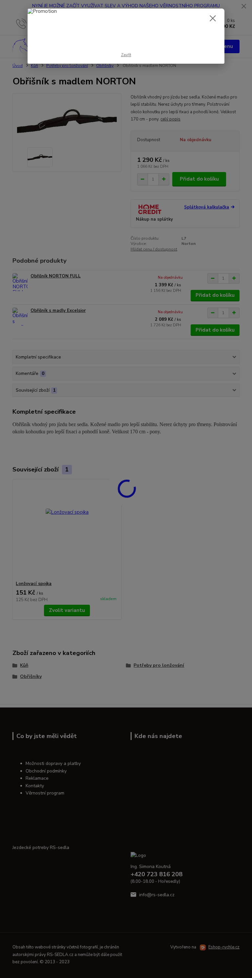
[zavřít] (212, 18)
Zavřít (126, 55)
